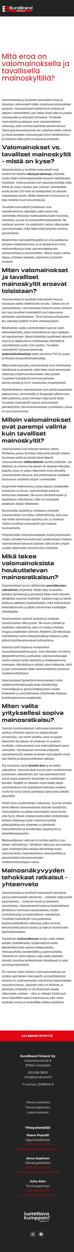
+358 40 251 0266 (38, 1167)
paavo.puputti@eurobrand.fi (38, 1149)
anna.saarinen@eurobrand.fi (37, 1172)
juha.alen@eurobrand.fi (38, 1195)
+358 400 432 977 (38, 1190)
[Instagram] (33, 1234)
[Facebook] (41, 1234)
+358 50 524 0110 (37, 1144)
